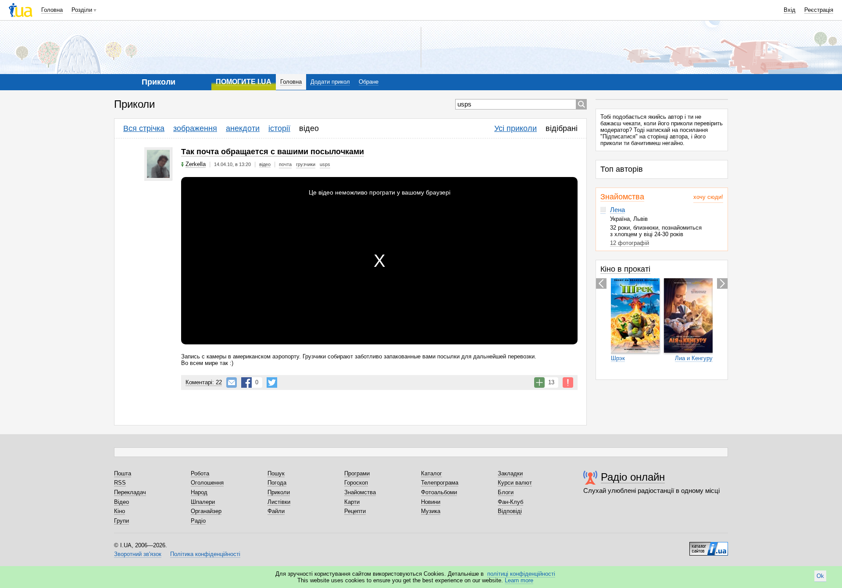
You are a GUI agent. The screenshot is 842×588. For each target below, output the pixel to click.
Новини (430, 502)
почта (285, 164)
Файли (276, 511)
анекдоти (243, 128)
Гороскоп (356, 482)
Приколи (279, 492)
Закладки (510, 473)
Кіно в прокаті (625, 269)
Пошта (122, 473)
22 (204, 382)
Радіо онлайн (633, 477)
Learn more (519, 580)
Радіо (198, 520)
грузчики (305, 164)
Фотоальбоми (439, 492)
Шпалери (203, 502)
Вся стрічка (143, 128)
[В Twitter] (272, 382)
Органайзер (206, 511)
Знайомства (622, 196)
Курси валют (515, 482)
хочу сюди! (708, 197)
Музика (430, 511)
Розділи (81, 10)
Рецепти (355, 511)
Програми (357, 473)
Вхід (790, 10)
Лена (617, 209)
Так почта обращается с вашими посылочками (272, 151)
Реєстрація (818, 10)
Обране (368, 81)
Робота (200, 473)
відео (309, 128)
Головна (52, 10)
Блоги (506, 492)
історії (279, 128)
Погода (277, 482)
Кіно (119, 511)
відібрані (562, 128)
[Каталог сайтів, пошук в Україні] (708, 545)
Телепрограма (439, 482)
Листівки (279, 502)
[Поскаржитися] (568, 382)
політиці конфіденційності (521, 573)
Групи (121, 520)
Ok (820, 576)
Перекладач (130, 492)
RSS (120, 482)
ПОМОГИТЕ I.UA (243, 81)
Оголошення (207, 482)
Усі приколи (515, 128)
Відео (121, 502)
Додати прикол (330, 81)
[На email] (231, 382)
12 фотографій (629, 243)
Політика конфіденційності (205, 554)
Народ (199, 492)
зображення (195, 128)
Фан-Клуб (510, 502)
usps (325, 164)
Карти (352, 502)
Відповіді (510, 511)
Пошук (276, 473)
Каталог (431, 473)
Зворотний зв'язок (137, 554)
